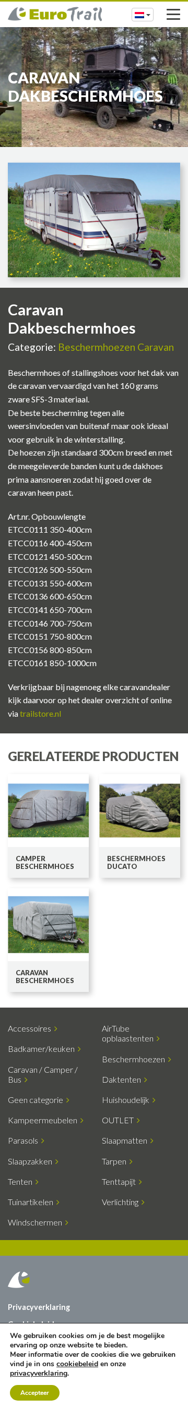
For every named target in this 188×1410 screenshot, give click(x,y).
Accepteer (34, 1393)
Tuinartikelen (32, 1202)
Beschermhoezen (135, 1059)
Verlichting (122, 1202)
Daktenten (123, 1079)
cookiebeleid (77, 1364)
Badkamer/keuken (43, 1048)
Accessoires (31, 1028)
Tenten (22, 1181)
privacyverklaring (38, 1373)
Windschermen (36, 1222)
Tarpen (116, 1161)
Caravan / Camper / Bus (43, 1074)
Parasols (24, 1140)
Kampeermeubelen (44, 1120)
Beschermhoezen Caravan (116, 347)
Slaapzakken (31, 1161)
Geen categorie (37, 1100)
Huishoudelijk (127, 1100)
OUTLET (119, 1120)
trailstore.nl (40, 713)
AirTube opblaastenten (129, 1033)
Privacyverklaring (39, 1307)
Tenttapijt (120, 1181)
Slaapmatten (126, 1140)
